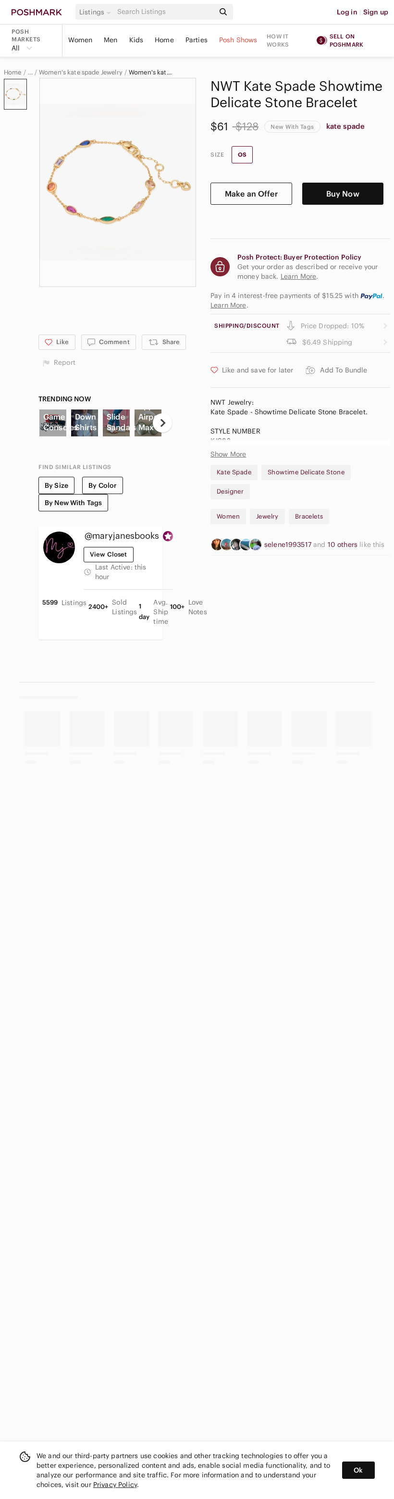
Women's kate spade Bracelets (151, 72)
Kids (136, 40)
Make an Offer (251, 193)
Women (80, 40)
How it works (278, 40)
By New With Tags (73, 502)
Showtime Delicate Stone (306, 472)
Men (110, 40)
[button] (96, 12)
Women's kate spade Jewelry (81, 72)
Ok (358, 1470)
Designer (230, 491)
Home (164, 40)
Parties (196, 40)
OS (242, 154)
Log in (347, 12)
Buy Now (342, 193)
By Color (102, 485)
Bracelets (309, 516)
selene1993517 (288, 544)
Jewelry (267, 516)
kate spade (345, 126)
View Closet (108, 554)
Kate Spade (234, 472)
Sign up (375, 12)
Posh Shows (238, 40)
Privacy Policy (115, 1484)
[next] (162, 423)
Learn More (228, 305)
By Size (56, 485)
